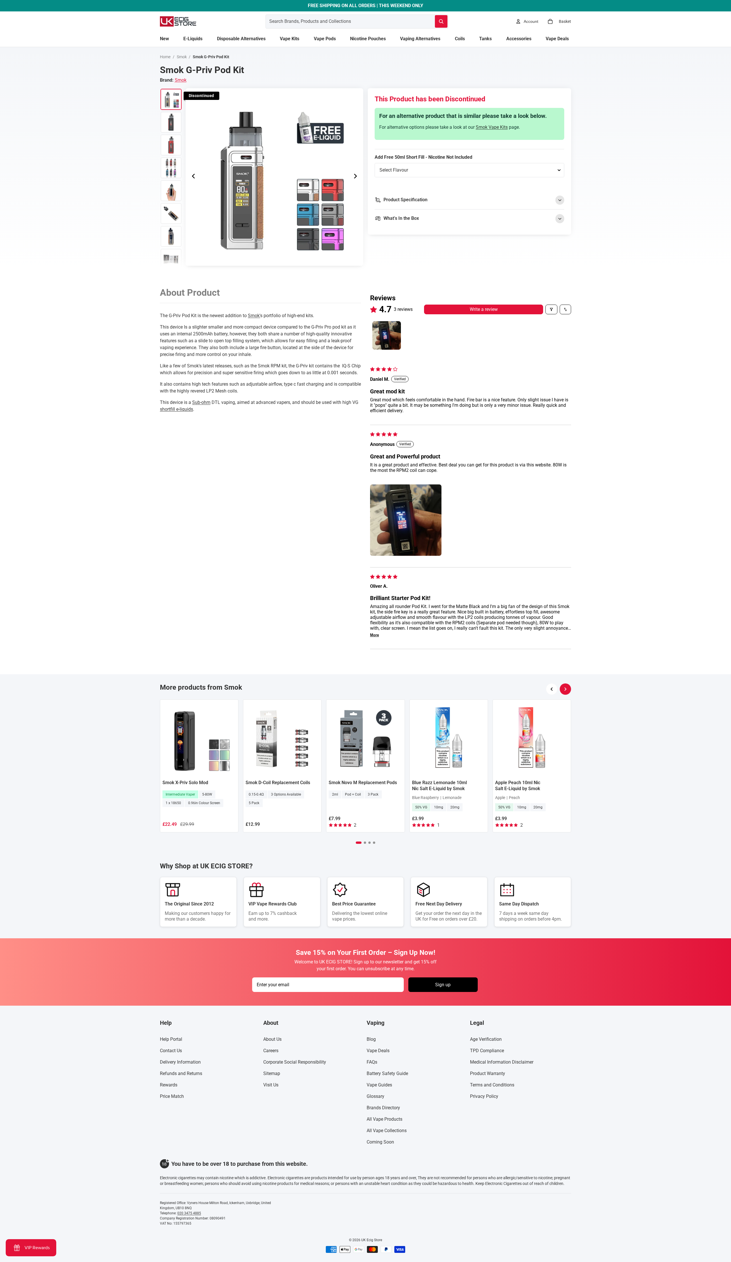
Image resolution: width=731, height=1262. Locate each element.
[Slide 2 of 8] (171, 122)
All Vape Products (384, 1119)
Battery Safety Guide (387, 1073)
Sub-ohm (201, 402)
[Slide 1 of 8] (171, 99)
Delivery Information (180, 1062)
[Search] (441, 21)
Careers (270, 1050)
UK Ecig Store (371, 1240)
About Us (272, 1039)
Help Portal (171, 1039)
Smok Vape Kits (492, 127)
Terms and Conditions (492, 1085)
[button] (405, 520)
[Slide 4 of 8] (171, 168)
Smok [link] (180, 80)
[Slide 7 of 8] (171, 236)
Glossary (375, 1096)
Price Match (172, 1096)
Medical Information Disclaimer (501, 1062)
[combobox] (343, 21)
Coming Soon (380, 1142)
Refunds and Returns (181, 1073)
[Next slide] (357, 177)
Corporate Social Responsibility (294, 1062)
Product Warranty (487, 1073)
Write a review (484, 309)
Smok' (254, 315)
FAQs (372, 1062)
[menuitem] (164, 39)
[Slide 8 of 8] (171, 259)
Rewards (168, 1085)
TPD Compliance (487, 1050)
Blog (371, 1039)
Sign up (443, 984)
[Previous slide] (192, 177)
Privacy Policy (484, 1096)
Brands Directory (383, 1107)
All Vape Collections (387, 1130)
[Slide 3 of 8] (171, 145)
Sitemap (271, 1073)
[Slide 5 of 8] (171, 190)
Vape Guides (379, 1085)
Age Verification (486, 1039)
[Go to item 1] (386, 335)
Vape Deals (378, 1050)
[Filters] (551, 309)
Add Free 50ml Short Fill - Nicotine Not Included (423, 157)
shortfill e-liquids (176, 409)
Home (165, 57)
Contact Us (171, 1050)
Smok (182, 57)
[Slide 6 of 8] (171, 213)
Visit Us (270, 1085)
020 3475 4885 (189, 1213)
